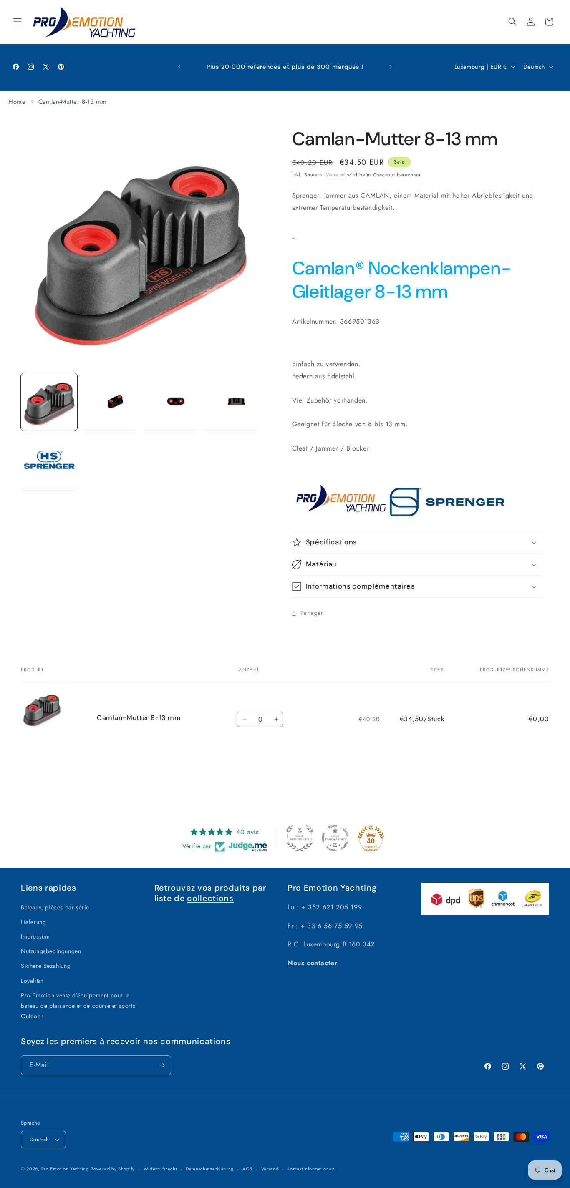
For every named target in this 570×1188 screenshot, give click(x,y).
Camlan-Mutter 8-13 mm (72, 101)
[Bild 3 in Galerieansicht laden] (170, 402)
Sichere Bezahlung (46, 965)
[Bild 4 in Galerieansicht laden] (230, 402)
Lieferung (33, 922)
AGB (247, 1168)
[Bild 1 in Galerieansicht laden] (49, 402)
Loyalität (32, 981)
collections (210, 898)
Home (16, 101)
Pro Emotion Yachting (65, 1168)
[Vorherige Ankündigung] (179, 67)
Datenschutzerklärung (210, 1168)
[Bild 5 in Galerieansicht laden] (49, 462)
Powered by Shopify (113, 1168)
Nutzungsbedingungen (51, 951)
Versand (335, 175)
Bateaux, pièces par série (55, 907)
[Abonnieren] (161, 1065)
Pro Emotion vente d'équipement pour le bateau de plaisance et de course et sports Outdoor (78, 1005)
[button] (17, 22)
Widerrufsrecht (160, 1168)
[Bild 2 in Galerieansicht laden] (109, 402)
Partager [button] (311, 613)
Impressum (35, 936)
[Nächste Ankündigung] (390, 67)
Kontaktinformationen (311, 1168)
